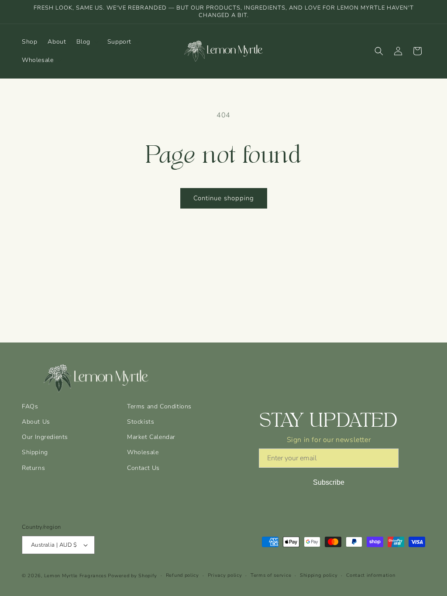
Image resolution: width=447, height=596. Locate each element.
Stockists (140, 422)
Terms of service (271, 575)
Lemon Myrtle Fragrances (75, 575)
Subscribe (328, 482)
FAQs (30, 406)
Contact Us (143, 468)
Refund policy (182, 575)
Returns (33, 468)
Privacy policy (225, 575)
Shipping (35, 452)
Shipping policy (319, 575)
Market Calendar (151, 437)
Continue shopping (223, 198)
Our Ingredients (45, 437)
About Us (36, 422)
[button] (86, 42)
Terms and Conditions (159, 406)
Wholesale (142, 452)
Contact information (370, 575)
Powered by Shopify (132, 575)
